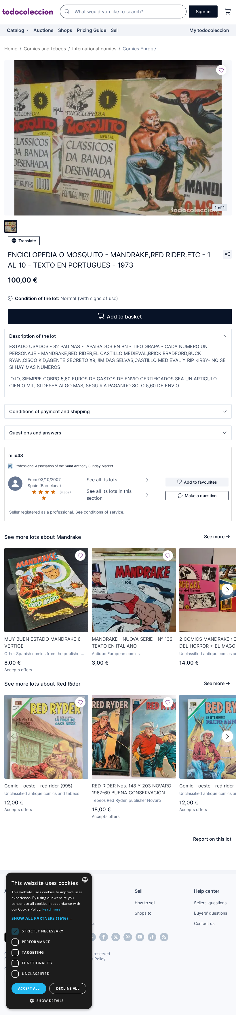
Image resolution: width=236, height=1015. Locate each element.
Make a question (200, 495)
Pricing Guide (91, 30)
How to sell (145, 902)
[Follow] (221, 70)
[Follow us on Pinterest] (127, 937)
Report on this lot (212, 839)
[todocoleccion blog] (164, 937)
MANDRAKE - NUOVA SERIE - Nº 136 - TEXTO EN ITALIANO (134, 642)
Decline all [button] (67, 988)
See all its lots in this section (109, 494)
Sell (115, 30)
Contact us (204, 923)
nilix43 (15, 455)
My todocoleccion (209, 30)
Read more (51, 909)
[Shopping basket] (227, 11)
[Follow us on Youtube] (140, 937)
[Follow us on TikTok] (152, 937)
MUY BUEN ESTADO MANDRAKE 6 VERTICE (42, 642)
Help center (206, 891)
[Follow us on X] (115, 937)
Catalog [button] (16, 30)
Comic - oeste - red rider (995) (38, 786)
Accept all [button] (29, 988)
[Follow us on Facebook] (103, 937)
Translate (27, 240)
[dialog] (49, 941)
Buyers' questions (210, 913)
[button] (118, 336)
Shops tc (143, 913)
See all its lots (102, 479)
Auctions (43, 30)
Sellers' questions (210, 902)
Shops (65, 30)
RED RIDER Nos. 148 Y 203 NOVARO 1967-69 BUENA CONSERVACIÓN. (131, 789)
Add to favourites (200, 482)
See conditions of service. (99, 512)
